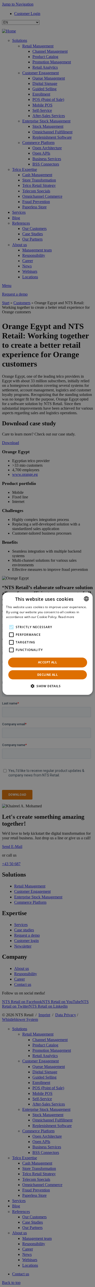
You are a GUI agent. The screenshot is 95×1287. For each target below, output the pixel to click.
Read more (66, 617)
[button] (47, 685)
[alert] (47, 643)
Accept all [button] (47, 662)
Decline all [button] (47, 675)
